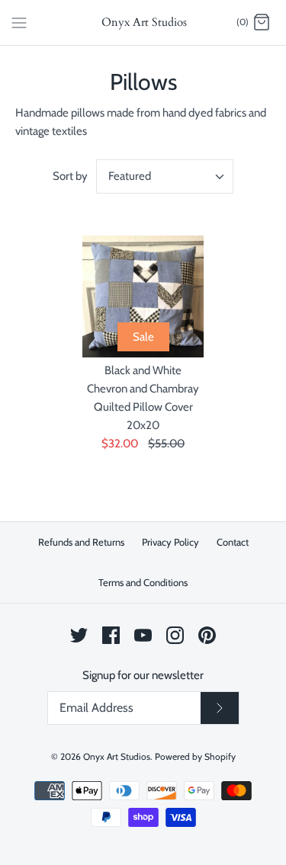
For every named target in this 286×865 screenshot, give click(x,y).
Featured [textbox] (129, 176)
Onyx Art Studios (116, 756)
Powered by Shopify (195, 756)
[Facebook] (111, 635)
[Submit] (220, 708)
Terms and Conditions (143, 582)
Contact (233, 542)
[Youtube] (143, 635)
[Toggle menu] (19, 22)
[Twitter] (79, 635)
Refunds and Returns (81, 542)
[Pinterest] (207, 635)
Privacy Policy (170, 542)
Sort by (70, 176)
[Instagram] (175, 635)
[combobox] (164, 176)
